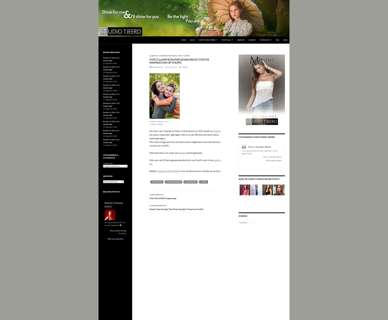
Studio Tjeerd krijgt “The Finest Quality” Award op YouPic (176, 207)
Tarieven (240, 40)
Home (183, 40)
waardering (190, 182)
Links (285, 40)
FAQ (277, 40)
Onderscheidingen (168, 56)
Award (182, 152)
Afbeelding (157, 67)
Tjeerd (184, 67)
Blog (192, 40)
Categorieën (108, 163)
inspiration (157, 182)
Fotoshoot (265, 40)
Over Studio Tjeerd (207, 40)
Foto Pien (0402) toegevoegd (162, 196)
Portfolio (226, 40)
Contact (252, 40)
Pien (180, 56)
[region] (194, 18)
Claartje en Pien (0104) (168, 171)
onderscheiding (174, 182)
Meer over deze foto (115, 239)
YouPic (186, 56)
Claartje (153, 56)
